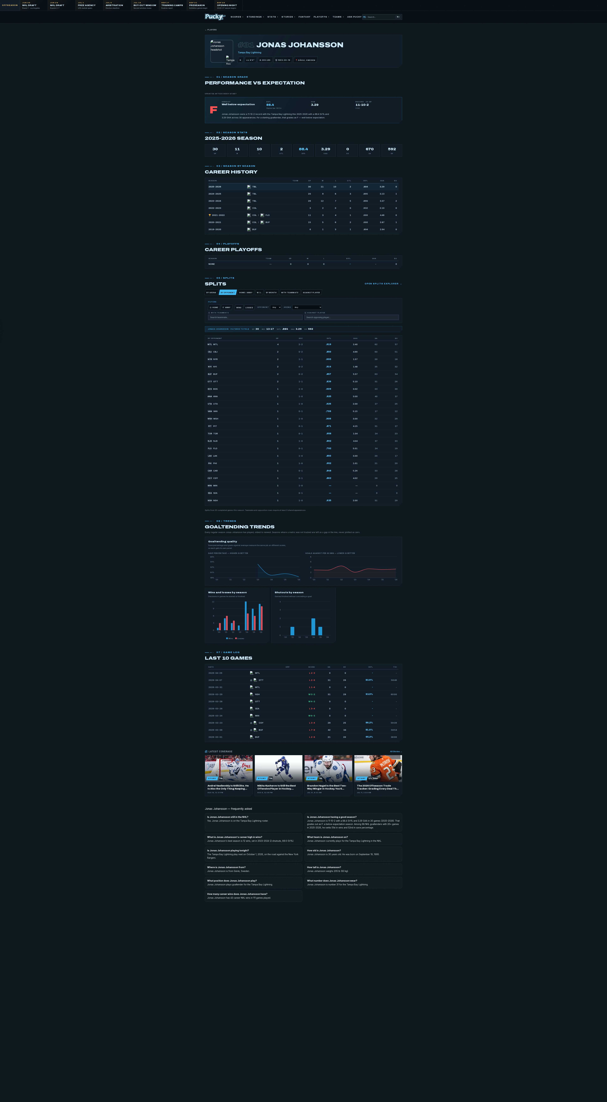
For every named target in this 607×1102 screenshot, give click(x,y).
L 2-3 (312, 673)
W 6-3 (311, 715)
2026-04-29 (215, 673)
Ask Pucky (356, 17)
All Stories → (396, 751)
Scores (237, 17)
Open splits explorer (383, 284)
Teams (338, 17)
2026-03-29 (215, 694)
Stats (273, 17)
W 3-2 (311, 694)
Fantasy (304, 17)
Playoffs (321, 17)
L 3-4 (312, 708)
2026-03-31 (215, 687)
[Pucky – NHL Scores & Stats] (215, 17)
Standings (255, 17)
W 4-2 (311, 701)
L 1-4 (312, 687)
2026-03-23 (215, 722)
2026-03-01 (215, 737)
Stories (288, 17)
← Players (211, 30)
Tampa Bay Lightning (249, 52)
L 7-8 (312, 730)
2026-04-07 (215, 680)
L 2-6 (312, 680)
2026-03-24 (215, 715)
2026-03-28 (215, 701)
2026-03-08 (215, 730)
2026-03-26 (215, 708)
